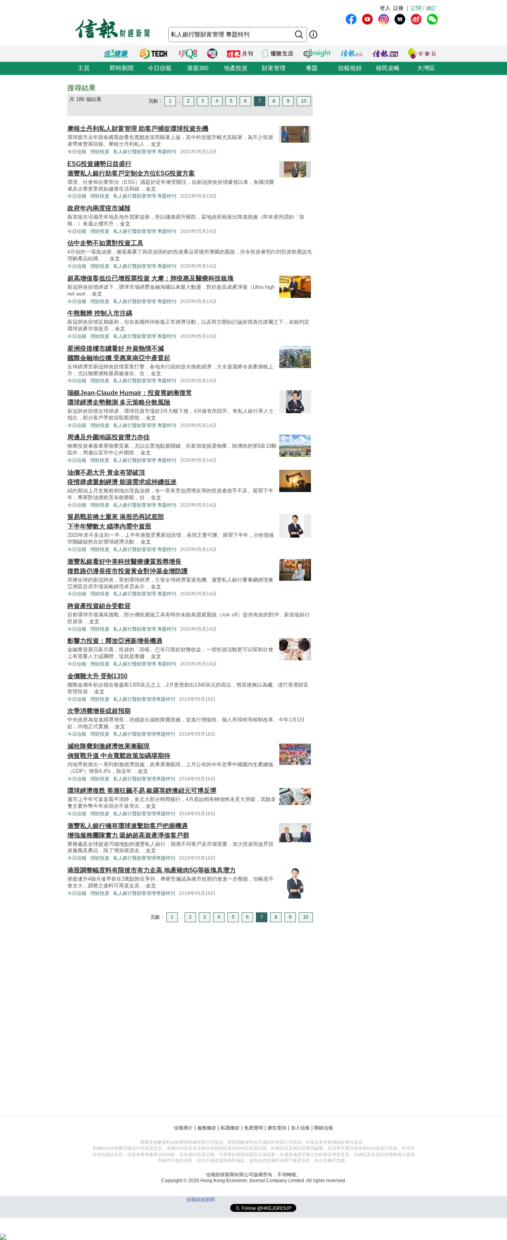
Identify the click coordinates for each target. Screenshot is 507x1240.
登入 (385, 8)
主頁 (84, 68)
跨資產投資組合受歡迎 (99, 606)
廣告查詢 (276, 1128)
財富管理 (274, 68)
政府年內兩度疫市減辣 (99, 208)
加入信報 (300, 1128)
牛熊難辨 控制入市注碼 (99, 313)
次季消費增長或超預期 (99, 711)
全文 (156, 144)
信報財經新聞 (200, 1199)
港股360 (197, 68)
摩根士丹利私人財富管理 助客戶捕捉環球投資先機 (137, 128)
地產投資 (236, 68)
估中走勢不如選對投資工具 (105, 243)
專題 (312, 68)
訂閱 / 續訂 (423, 8)
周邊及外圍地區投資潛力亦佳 (108, 437)
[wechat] (432, 19)
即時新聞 (121, 68)
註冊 (398, 8)
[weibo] (416, 19)
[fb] (351, 19)
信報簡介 (183, 1128)
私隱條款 (230, 1128)
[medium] (400, 19)
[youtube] (367, 19)
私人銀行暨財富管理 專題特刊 (144, 152)
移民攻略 (388, 68)
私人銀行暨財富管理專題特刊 (144, 699)
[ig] (383, 19)
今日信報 (160, 68)
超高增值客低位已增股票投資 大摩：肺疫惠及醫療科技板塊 (150, 278)
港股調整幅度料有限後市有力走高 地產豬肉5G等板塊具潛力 (151, 870)
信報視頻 (350, 68)
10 (304, 101)
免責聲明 (253, 1128)
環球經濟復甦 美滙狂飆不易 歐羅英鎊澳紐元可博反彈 (141, 790)
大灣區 (426, 68)
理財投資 (99, 152)
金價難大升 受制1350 (97, 676)
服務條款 (206, 1128)
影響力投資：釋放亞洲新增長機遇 (114, 640)
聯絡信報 (323, 1128)
